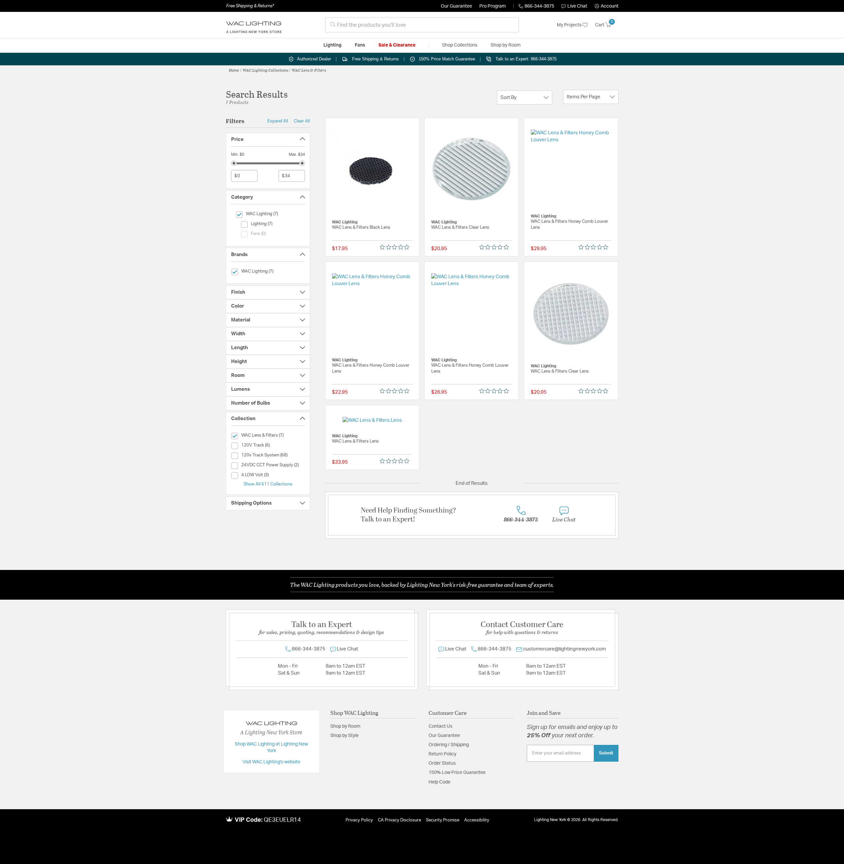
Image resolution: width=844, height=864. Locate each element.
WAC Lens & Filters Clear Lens (460, 227)
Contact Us (440, 726)
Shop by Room (345, 726)
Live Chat (577, 6)
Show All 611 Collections (268, 484)
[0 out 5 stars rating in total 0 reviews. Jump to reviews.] (396, 247)
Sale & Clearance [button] (396, 45)
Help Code (439, 782)
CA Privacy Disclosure (399, 820)
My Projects (570, 25)
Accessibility (476, 820)
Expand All (277, 121)
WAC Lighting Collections (265, 70)
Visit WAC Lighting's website (271, 762)
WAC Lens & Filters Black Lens (361, 227)
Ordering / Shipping (449, 745)
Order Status (442, 763)
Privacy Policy (359, 820)
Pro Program (492, 6)
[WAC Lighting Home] (254, 25)
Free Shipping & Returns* (250, 6)
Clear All (302, 121)
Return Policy (442, 754)
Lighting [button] (332, 45)
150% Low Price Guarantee (457, 772)
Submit (606, 753)
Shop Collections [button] (459, 45)
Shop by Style (344, 735)
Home (234, 70)
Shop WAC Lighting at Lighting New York (271, 747)
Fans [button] (360, 45)
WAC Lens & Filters (309, 70)
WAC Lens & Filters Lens (355, 441)
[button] (606, 6)
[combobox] (422, 24)
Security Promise (442, 820)
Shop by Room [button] (506, 45)
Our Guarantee (456, 6)
